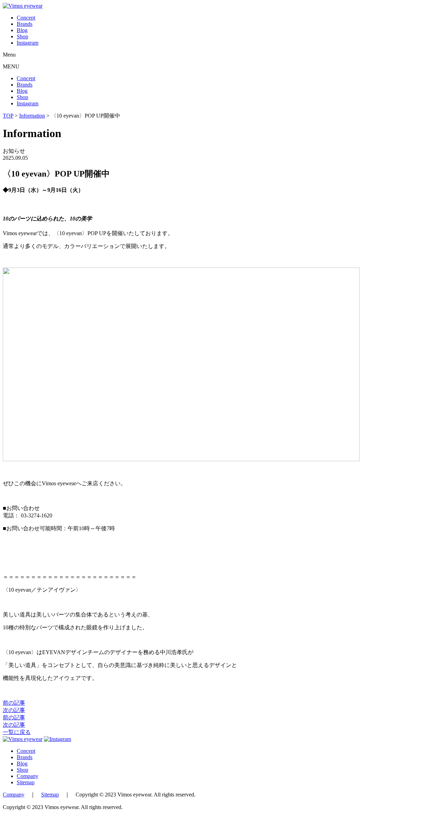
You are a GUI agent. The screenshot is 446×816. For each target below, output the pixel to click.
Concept (26, 18)
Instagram (27, 43)
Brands (24, 24)
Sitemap (25, 782)
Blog (22, 30)
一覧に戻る (17, 732)
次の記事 (14, 710)
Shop (22, 36)
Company (27, 776)
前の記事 (14, 703)
